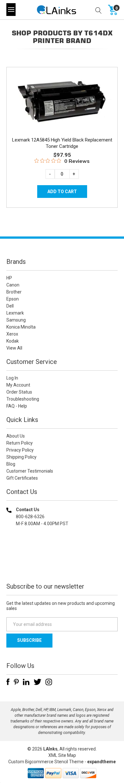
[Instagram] (48, 681)
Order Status (19, 392)
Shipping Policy (21, 457)
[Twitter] (37, 681)
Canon (12, 284)
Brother (14, 291)
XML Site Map (62, 755)
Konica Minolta (21, 327)
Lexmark (15, 312)
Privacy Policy (20, 450)
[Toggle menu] (11, 9)
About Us (15, 436)
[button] (62, 564)
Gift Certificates (22, 478)
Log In (12, 378)
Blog (10, 464)
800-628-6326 (30, 516)
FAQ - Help (16, 406)
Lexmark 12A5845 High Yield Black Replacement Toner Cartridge (62, 143)
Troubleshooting (22, 399)
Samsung (16, 320)
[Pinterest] (16, 681)
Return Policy (19, 443)
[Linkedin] (26, 681)
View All (14, 348)
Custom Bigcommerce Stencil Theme (46, 761)
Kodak (12, 341)
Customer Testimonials (29, 471)
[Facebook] (8, 681)
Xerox (12, 334)
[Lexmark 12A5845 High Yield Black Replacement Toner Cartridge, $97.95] (62, 101)
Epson (12, 298)
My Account (18, 385)
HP (9, 277)
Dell (10, 305)
